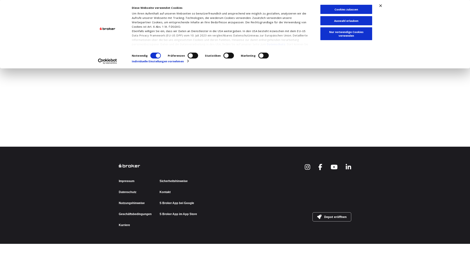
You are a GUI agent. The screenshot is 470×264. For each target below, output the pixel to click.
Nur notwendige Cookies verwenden (346, 33)
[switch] (193, 55)
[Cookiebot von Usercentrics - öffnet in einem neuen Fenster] (107, 61)
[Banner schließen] (380, 5)
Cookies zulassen (346, 9)
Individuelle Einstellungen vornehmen (158, 61)
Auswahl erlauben (346, 21)
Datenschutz (276, 44)
